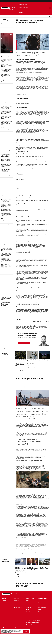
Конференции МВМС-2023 (29, 378)
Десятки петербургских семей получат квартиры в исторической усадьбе (6, 200)
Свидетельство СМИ (42, 607)
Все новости (6, 348)
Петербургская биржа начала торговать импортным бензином (6, 117)
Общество (41, 359)
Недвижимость (17, 605)
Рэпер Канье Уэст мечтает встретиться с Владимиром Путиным (6, 230)
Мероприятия (16, 600)
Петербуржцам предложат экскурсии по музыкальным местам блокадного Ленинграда (6, 128)
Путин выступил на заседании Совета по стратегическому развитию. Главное (6, 205)
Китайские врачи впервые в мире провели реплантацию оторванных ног (6, 214)
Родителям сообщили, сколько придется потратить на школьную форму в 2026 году (6, 123)
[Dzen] (3, 628)
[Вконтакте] (9, 628)
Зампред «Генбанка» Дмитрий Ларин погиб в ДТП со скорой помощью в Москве (6, 225)
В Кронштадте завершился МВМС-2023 (20, 568)
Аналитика (4, 605)
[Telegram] (21, 628)
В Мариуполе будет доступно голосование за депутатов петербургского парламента (6, 190)
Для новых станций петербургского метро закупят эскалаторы (6, 65)
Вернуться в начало (6, 372)
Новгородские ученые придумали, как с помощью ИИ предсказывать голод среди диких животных (6, 266)
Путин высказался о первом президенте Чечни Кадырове (6, 56)
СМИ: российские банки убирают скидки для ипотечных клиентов (6, 102)
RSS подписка (28, 626)
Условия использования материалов (33, 620)
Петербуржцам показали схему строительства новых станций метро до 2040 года (6, 179)
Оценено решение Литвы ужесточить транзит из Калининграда (5, 97)
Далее (17, 376)
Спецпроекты (40, 611)
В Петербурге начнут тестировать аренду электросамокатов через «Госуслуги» (5, 236)
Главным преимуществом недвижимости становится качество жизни (19, 363)
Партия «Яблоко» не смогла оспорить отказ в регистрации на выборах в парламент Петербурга (6, 140)
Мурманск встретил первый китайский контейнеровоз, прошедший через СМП (5, 184)
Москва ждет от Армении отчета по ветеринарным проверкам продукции (5, 155)
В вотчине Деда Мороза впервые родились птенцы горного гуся (5, 271)
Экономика (4, 598)
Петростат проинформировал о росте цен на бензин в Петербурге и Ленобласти (6, 70)
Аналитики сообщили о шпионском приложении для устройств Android (6, 293)
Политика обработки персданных (32, 622)
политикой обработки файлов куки (6, 632)
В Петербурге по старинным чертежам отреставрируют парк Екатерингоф (6, 112)
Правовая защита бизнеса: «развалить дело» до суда (32, 362)
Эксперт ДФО (29, 607)
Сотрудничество (41, 602)
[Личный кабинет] (50, 8)
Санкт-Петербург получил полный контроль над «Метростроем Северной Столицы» (5, 134)
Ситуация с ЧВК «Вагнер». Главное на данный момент (43, 568)
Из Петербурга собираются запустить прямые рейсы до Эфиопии (6, 165)
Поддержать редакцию (24, 342)
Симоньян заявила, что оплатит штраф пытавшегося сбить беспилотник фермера (6, 107)
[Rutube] (15, 628)
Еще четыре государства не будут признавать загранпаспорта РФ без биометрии (5, 288)
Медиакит (40, 609)
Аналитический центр (23, 4)
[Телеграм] (20, 31)
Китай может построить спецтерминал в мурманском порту (6, 75)
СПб (27, 602)
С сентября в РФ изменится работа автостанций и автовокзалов (6, 29)
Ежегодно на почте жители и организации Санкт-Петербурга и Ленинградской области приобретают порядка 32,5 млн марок (6, 243)
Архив (20, 10)
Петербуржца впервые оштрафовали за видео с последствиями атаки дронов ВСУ (6, 260)
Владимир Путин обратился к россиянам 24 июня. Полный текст (32, 568)
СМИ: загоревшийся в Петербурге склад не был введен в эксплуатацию (5, 85)
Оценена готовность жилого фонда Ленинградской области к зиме (6, 195)
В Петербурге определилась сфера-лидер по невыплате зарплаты (6, 298)
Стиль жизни (16, 598)
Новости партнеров (18, 602)
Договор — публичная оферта (32, 624)
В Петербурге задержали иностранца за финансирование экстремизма (5, 304)
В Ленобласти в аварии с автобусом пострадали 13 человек (5, 80)
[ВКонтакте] (28, 31)
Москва (27, 600)
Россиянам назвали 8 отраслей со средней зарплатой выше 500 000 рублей (6, 282)
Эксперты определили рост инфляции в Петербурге (6, 146)
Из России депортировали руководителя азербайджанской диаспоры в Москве (6, 220)
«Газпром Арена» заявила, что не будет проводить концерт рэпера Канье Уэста (6, 24)
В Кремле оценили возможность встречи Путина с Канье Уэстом (6, 150)
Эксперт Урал (28, 611)
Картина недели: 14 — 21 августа (44, 361)
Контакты (21, 12)
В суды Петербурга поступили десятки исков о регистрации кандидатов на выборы (6, 254)
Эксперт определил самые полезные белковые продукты (6, 210)
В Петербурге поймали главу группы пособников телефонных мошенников (6, 276)
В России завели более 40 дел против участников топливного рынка (6, 249)
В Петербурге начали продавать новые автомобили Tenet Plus (6, 175)
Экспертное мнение (18, 359)
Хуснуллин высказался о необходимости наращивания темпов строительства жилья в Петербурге (6, 91)
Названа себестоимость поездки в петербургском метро (5, 160)
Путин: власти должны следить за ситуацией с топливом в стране (6, 60)
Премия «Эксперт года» (23, 7)
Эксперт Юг (28, 609)
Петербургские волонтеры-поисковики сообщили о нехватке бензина (5, 170)
